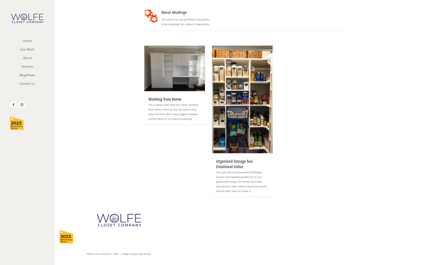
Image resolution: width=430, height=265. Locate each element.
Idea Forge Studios (141, 253)
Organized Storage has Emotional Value (234, 163)
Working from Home (165, 99)
